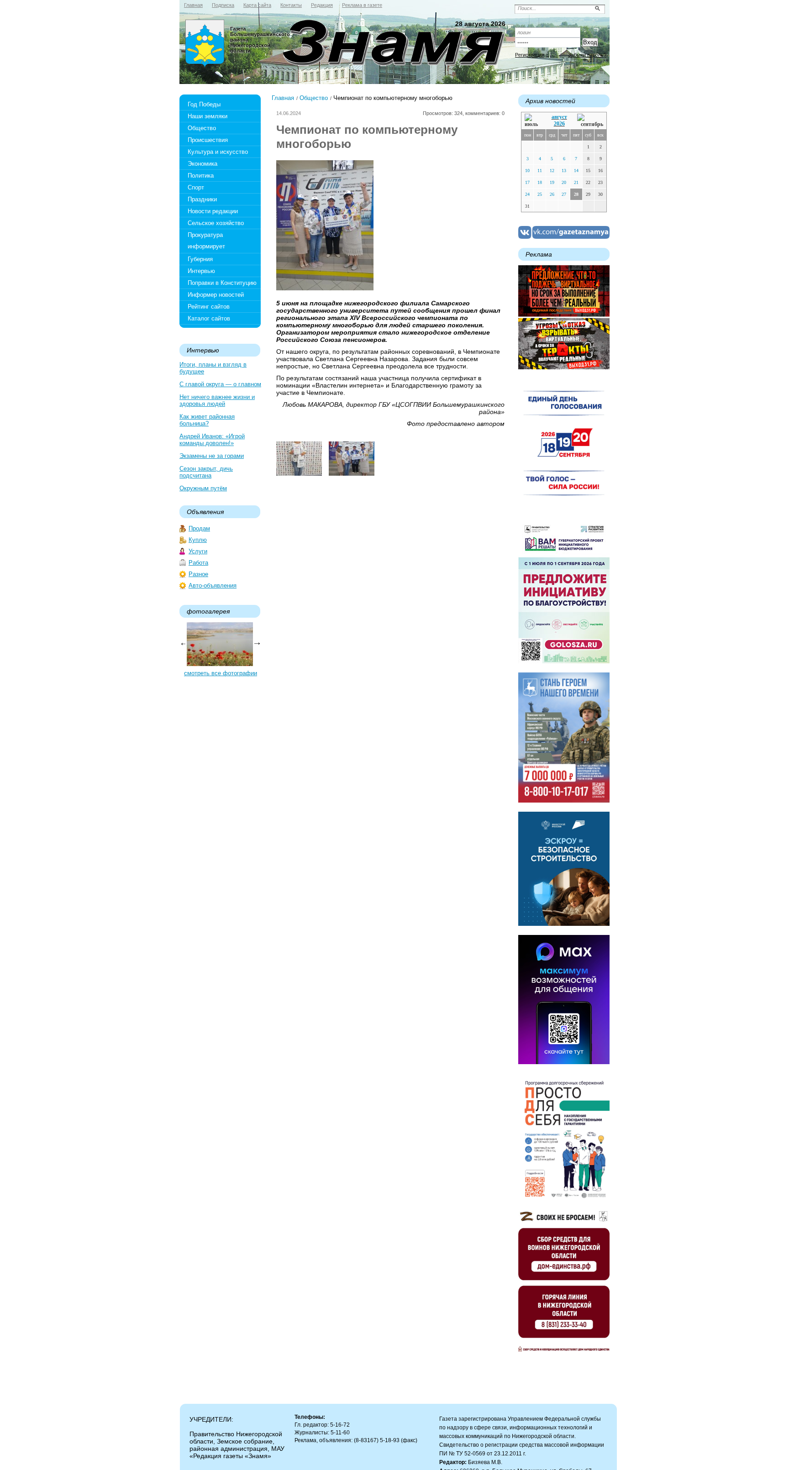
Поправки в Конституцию (222, 282)
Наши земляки (207, 116)
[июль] (533, 121)
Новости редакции (213, 211)
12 (552, 170)
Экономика (202, 163)
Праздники (202, 199)
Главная (283, 97)
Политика (201, 175)
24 (527, 194)
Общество (202, 128)
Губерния (200, 259)
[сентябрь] (590, 121)
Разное (198, 574)
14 (576, 170)
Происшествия (208, 139)
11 (539, 170)
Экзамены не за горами (211, 455)
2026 (559, 124)
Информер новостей (216, 294)
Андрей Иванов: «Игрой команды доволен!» (212, 439)
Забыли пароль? (587, 55)
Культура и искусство (218, 151)
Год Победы (204, 104)
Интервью (201, 271)
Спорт (196, 187)
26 (552, 194)
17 (527, 182)
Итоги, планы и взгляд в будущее (213, 368)
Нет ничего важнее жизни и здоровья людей (217, 400)
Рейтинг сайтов (209, 306)
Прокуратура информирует (206, 240)
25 (539, 194)
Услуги (198, 551)
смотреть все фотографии (220, 673)
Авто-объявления (213, 585)
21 (576, 182)
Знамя (205, 44)
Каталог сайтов (209, 318)
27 (564, 194)
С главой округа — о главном (220, 384)
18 (539, 182)
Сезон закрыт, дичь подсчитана (206, 472)
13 (564, 170)
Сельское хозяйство (216, 223)
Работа (198, 562)
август (559, 117)
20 (564, 182)
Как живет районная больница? (207, 420)
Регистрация (529, 55)
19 (552, 182)
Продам (199, 528)
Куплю (198, 539)
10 (527, 170)
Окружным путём (203, 488)
